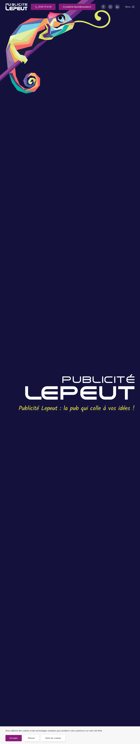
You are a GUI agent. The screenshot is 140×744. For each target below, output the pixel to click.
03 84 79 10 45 (44, 7)
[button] (130, 6)
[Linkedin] (117, 6)
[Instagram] (110, 6)
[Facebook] (103, 6)
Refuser (31, 738)
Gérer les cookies (53, 738)
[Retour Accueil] (16, 6)
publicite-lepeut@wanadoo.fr (78, 7)
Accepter (14, 738)
